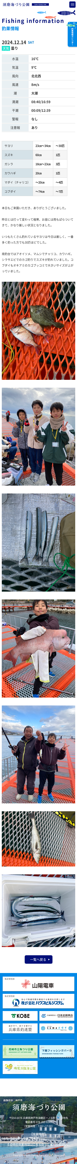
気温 (15, 67)
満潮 (15, 101)
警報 (15, 119)
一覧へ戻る (38, 959)
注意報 (15, 127)
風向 (15, 76)
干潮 (15, 110)
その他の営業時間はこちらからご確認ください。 (38, 1144)
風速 (15, 84)
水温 (15, 58)
